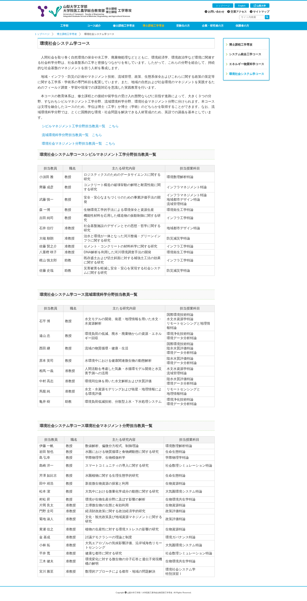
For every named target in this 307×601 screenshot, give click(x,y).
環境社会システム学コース (246, 73)
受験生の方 (183, 25)
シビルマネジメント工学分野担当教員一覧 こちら (80, 126)
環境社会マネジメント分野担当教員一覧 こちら (78, 143)
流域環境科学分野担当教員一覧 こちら (72, 135)
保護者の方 (242, 25)
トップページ (223, 5)
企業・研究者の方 (213, 25)
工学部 (64, 25)
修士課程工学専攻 (124, 25)
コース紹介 (94, 25)
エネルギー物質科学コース (246, 64)
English (241, 5)
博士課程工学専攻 (153, 25)
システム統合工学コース (245, 54)
